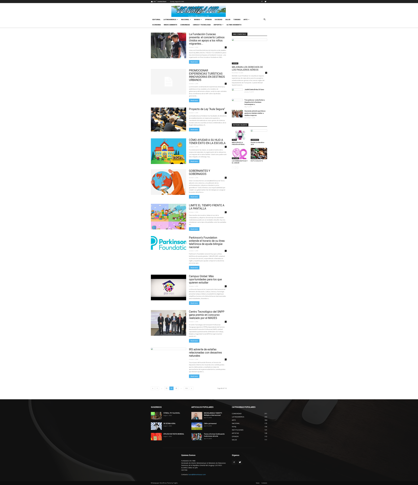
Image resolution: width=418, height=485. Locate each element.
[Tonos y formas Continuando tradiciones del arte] (196, 436)
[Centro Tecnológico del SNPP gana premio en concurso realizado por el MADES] (168, 323)
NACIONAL (185, 19)
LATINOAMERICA (169, 19)
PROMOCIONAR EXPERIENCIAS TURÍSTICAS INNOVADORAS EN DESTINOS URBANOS (207, 75)
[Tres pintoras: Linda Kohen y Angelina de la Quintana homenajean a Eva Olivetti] (237, 103)
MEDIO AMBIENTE (170, 25)
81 (176, 388)
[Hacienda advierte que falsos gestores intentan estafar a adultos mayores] (237, 113)
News (257, 483)
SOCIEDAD (218, 19)
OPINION (208, 19)
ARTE (246, 19)
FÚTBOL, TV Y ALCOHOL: (171, 413)
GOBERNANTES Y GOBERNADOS (199, 172)
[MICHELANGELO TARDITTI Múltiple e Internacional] (196, 415)
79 (166, 388)
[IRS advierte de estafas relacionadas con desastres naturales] (168, 360)
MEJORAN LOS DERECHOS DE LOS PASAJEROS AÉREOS (247, 68)
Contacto (264, 483)
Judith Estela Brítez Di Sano (254, 89)
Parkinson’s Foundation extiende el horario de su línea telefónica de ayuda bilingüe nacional (207, 242)
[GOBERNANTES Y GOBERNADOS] (168, 182)
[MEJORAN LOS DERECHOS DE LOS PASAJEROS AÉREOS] (249, 51)
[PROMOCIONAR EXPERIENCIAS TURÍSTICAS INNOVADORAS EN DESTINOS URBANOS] (168, 82)
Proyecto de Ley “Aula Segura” (207, 109)
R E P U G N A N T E (257, 161)
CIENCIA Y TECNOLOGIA (202, 25)
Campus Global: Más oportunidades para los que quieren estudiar (205, 279)
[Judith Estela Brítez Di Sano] (237, 92)
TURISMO (236, 19)
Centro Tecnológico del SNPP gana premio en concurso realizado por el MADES (206, 315)
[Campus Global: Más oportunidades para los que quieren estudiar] (168, 287)
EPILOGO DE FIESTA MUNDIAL (173, 434)
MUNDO (197, 19)
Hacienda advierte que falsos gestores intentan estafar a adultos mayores (254, 113)
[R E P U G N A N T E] (259, 153)
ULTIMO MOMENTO (234, 25)
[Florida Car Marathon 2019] (259, 135)
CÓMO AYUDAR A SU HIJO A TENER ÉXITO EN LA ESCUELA (207, 141)
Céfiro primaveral (210, 423)
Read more (194, 62)
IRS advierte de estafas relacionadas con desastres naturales (205, 352)
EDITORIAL (156, 19)
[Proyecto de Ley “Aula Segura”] (168, 119)
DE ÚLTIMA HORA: (169, 423)
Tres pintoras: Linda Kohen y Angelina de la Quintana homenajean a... (254, 102)
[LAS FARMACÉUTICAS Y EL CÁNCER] (240, 153)
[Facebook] (262, 1)
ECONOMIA (156, 25)
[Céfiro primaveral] (196, 426)
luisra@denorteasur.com (197, 474)
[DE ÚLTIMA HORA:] (156, 426)
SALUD (227, 19)
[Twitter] (265, 1)
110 (186, 388)
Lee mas (184, 470)
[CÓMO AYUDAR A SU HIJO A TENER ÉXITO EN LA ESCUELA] (168, 151)
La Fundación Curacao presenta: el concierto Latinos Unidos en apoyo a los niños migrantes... (207, 39)
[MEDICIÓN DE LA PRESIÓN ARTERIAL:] (240, 135)
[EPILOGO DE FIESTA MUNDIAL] (156, 436)
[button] (264, 20)
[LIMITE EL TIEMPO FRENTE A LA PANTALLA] (168, 216)
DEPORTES (218, 25)
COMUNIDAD (185, 25)
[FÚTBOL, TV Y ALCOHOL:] (156, 415)
